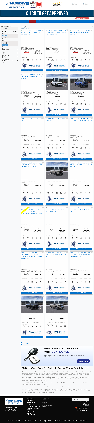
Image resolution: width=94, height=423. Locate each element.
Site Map (34, 420)
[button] (18, 21)
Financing (30, 404)
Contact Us (10, 420)
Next (27, 344)
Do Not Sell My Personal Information (48, 420)
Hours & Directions (31, 401)
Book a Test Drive (32, 70)
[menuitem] (10, 35)
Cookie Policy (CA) (33, 406)
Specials (44, 406)
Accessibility (18, 420)
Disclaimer (31, 411)
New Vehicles (45, 401)
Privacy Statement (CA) (33, 409)
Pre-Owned (44, 402)
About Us (30, 399)
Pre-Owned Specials (47, 405)
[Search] (3, 28)
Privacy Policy (27, 420)
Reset (3, 31)
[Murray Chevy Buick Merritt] (17, 4)
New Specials (45, 403)
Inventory (45, 399)
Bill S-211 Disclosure (31, 414)
